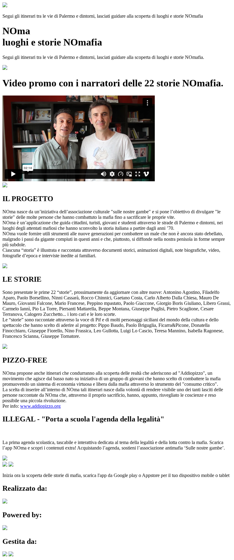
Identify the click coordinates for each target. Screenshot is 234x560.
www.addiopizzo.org (40, 406)
